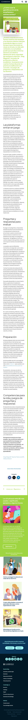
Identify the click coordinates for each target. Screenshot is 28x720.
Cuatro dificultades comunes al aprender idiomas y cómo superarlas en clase (13, 604)
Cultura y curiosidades (7, 678)
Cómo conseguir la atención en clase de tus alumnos (13, 577)
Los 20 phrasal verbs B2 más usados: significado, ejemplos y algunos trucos (13, 501)
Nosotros (5, 687)
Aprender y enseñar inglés (8, 671)
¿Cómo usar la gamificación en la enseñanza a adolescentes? (10, 11)
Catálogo (5, 689)
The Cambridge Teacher (8, 705)
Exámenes (5, 673)
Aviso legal (9, 712)
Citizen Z (12, 364)
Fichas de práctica (7, 680)
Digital (4, 692)
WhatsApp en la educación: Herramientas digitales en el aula (13, 630)
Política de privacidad (17, 712)
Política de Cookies (11, 714)
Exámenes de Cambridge (8, 696)
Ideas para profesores (14, 468)
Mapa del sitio (14, 716)
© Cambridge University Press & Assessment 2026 (14, 710)
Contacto (19, 714)
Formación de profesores (8, 694)
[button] (22, 2)
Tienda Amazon (6, 703)
